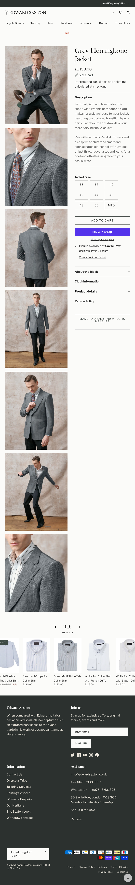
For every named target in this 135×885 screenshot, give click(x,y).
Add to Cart (102, 220)
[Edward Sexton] (25, 12)
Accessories (86, 23)
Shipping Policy (87, 867)
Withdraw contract (20, 817)
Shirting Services (18, 793)
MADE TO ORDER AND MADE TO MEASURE (102, 320)
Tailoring (35, 23)
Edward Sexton (23, 864)
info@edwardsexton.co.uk (89, 774)
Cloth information (87, 281)
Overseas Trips (17, 780)
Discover (103, 23)
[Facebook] (79, 755)
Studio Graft (16, 868)
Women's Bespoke (19, 799)
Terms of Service (119, 867)
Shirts (50, 23)
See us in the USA (83, 810)
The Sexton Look (18, 811)
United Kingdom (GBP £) (113, 3)
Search (71, 867)
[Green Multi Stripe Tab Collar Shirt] (67, 655)
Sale (67, 33)
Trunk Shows (122, 23)
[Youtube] (85, 755)
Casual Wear (66, 23)
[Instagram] (91, 755)
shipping (120, 81)
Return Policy (84, 301)
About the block (86, 271)
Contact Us (14, 774)
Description (83, 97)
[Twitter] (73, 755)
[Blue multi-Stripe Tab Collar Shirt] (37, 655)
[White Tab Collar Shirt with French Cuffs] (99, 655)
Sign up (81, 743)
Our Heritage (15, 805)
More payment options (102, 239)
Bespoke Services (14, 23)
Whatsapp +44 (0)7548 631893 (93, 789)
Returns (76, 819)
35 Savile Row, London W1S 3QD (94, 797)
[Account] (113, 12)
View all (67, 632)
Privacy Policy (105, 871)
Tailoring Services (19, 786)
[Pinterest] (97, 755)
